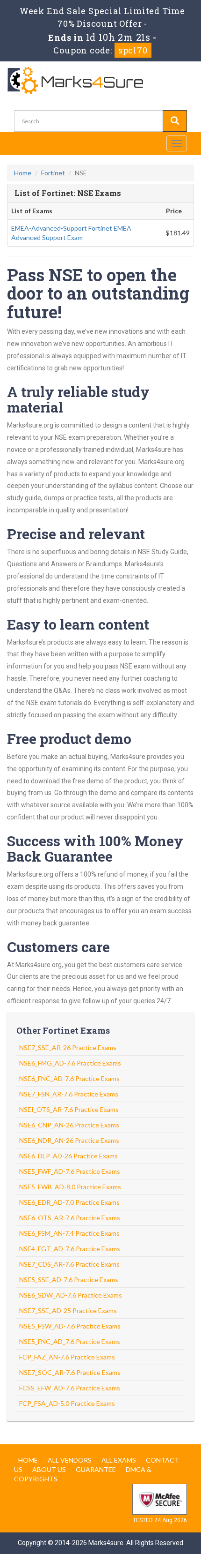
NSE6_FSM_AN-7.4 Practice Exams (69, 1233)
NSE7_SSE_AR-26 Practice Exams (67, 1047)
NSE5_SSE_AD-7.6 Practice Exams (68, 1280)
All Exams (118, 1460)
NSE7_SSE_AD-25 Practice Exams (68, 1310)
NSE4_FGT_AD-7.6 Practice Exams (69, 1249)
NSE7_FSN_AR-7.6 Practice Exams (68, 1094)
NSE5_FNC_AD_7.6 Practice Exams (69, 1341)
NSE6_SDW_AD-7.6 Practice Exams (70, 1295)
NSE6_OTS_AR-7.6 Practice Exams (69, 1218)
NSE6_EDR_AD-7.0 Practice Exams (69, 1202)
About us (49, 1469)
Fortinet (53, 173)
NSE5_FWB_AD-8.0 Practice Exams (70, 1187)
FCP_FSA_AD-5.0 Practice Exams (67, 1403)
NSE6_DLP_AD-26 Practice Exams (68, 1156)
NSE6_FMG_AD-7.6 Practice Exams (70, 1063)
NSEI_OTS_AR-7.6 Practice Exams (69, 1109)
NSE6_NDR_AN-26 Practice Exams (69, 1140)
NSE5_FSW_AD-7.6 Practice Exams (70, 1326)
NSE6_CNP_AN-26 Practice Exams (69, 1125)
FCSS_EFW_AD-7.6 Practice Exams (69, 1388)
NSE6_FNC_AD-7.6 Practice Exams (69, 1078)
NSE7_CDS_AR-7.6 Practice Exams (69, 1264)
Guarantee (96, 1469)
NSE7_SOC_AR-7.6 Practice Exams (70, 1372)
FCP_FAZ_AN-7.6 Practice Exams (67, 1357)
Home (22, 173)
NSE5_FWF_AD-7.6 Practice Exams (69, 1171)
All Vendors (70, 1460)
